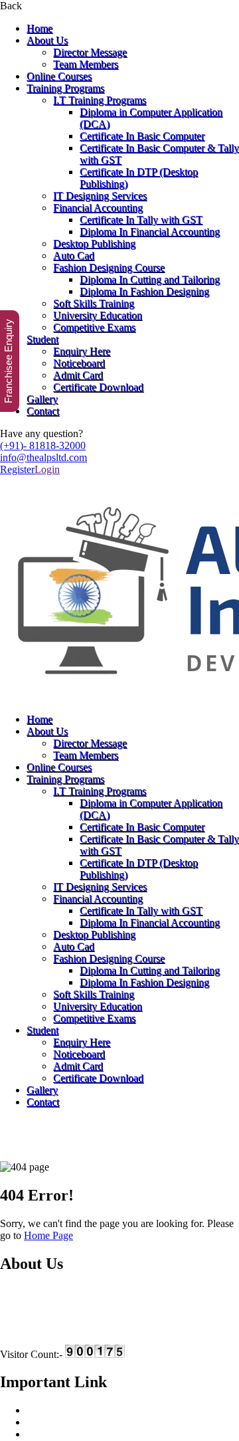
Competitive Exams (94, 327)
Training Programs (65, 88)
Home (39, 28)
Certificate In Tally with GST (141, 219)
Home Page (48, 1235)
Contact (43, 411)
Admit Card (78, 375)
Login (47, 469)
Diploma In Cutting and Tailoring (150, 279)
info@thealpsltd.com (43, 457)
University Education (97, 315)
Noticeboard (79, 363)
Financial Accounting (98, 207)
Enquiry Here (81, 351)
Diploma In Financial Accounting (150, 231)
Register (17, 469)
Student (42, 339)
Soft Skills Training (93, 303)
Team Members (85, 64)
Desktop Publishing (94, 243)
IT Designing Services (100, 195)
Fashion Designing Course (109, 267)
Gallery (42, 399)
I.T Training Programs (99, 100)
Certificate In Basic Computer (142, 136)
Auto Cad (73, 255)
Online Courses (59, 76)
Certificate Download (98, 387)
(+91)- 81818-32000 (43, 445)
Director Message (90, 52)
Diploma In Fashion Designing (144, 291)
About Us (47, 40)
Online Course (57, 1434)
